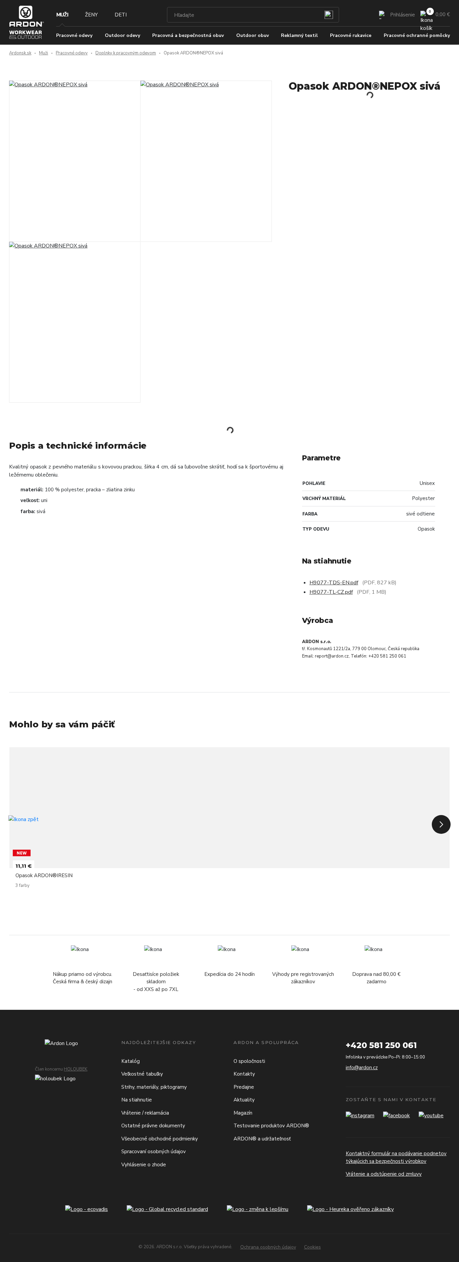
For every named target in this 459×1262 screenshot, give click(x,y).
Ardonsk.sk (20, 53)
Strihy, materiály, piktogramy (154, 1087)
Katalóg (130, 1061)
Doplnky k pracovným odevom (125, 53)
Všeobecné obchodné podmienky (159, 1138)
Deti (121, 14)
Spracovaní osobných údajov (153, 1151)
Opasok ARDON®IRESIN (44, 875)
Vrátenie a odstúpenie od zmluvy (384, 1174)
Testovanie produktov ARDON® (271, 1125)
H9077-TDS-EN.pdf (333, 582)
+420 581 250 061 (381, 1045)
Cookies (312, 1247)
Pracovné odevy (72, 53)
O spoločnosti (249, 1061)
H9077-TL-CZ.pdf (331, 592)
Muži (62, 14)
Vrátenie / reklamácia (145, 1113)
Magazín (243, 1113)
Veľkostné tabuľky (142, 1074)
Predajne (244, 1087)
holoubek (75, 1069)
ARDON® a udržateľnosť (262, 1138)
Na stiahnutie (136, 1099)
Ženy (91, 14)
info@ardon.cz (362, 1067)
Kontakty (244, 1074)
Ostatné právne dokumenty (153, 1125)
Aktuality (244, 1099)
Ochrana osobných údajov (268, 1247)
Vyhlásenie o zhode (143, 1164)
